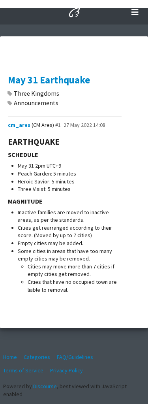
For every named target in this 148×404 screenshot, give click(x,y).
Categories (37, 357)
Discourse (45, 386)
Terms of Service (23, 370)
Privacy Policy (66, 370)
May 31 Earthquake (49, 80)
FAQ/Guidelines (75, 357)
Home (10, 357)
